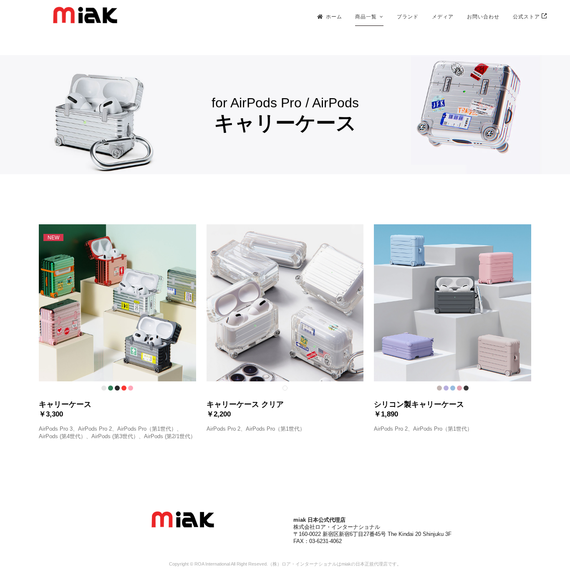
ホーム (334, 16)
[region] (285, 114)
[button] (117, 332)
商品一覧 (366, 16)
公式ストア (527, 16)
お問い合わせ (483, 16)
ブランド (408, 16)
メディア (443, 16)
